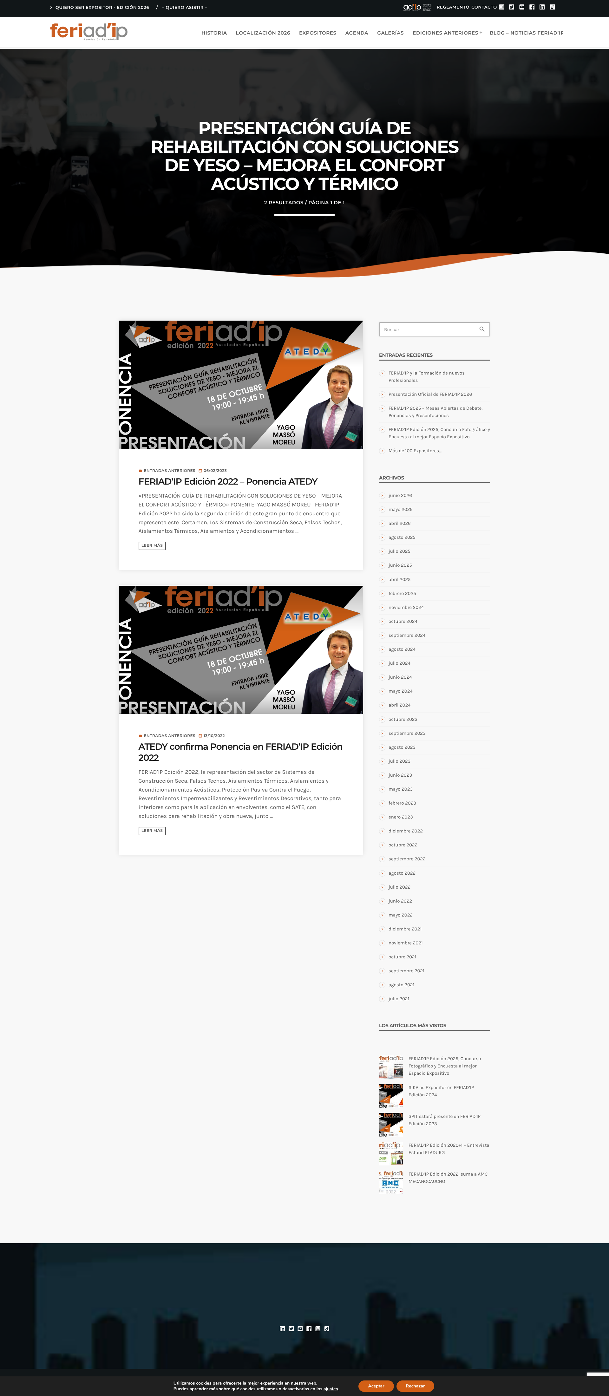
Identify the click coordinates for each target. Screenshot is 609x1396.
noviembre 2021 (406, 943)
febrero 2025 (402, 593)
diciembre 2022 (406, 831)
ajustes (331, 1389)
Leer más (152, 545)
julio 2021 (399, 998)
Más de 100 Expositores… (415, 450)
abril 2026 (400, 523)
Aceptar (376, 1386)
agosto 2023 (402, 747)
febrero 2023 (402, 803)
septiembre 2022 (407, 859)
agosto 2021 (401, 985)
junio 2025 (400, 565)
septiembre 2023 (407, 733)
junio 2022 (400, 901)
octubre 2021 (402, 957)
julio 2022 (399, 887)
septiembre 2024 (407, 635)
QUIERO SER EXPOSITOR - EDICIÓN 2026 (98, 7)
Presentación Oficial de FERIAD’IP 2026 (430, 394)
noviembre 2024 (406, 607)
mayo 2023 (401, 789)
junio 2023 (400, 775)
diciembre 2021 (405, 929)
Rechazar (415, 1386)
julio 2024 (399, 663)
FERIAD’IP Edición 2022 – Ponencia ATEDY (228, 481)
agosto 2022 (402, 873)
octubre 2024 (403, 621)
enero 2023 (401, 817)
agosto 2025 (402, 537)
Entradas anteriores (170, 470)
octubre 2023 (403, 719)
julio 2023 (399, 761)
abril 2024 (399, 705)
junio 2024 (400, 677)
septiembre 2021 (406, 971)
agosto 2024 (402, 649)
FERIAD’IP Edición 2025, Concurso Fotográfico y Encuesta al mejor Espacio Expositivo (445, 1066)
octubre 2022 (403, 845)
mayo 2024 (401, 691)
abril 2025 (400, 579)
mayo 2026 (401, 509)
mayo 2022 (401, 915)
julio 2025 (399, 551)
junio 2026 (400, 495)
